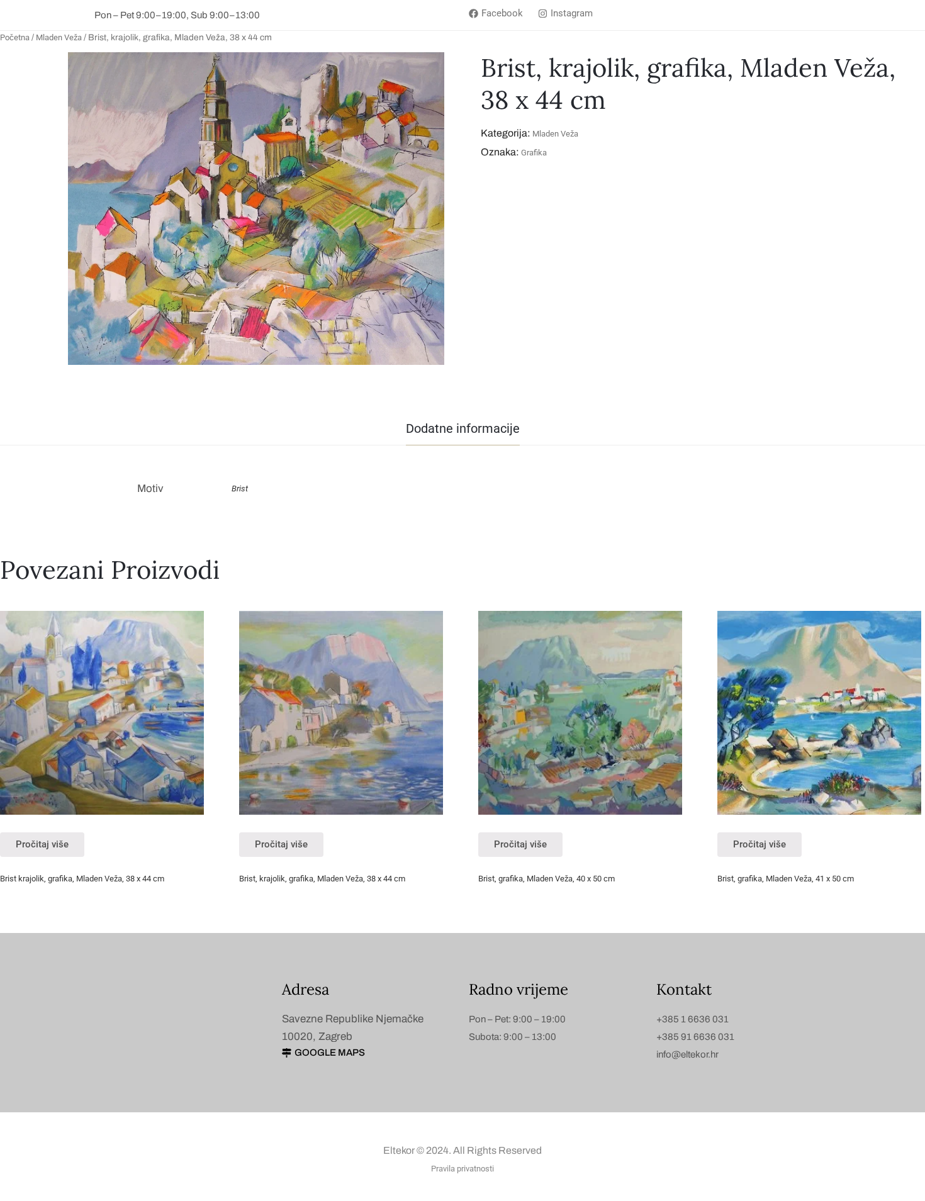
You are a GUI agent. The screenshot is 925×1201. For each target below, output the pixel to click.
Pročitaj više (42, 844)
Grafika (534, 152)
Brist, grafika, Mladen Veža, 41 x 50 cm (785, 878)
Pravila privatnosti (462, 1168)
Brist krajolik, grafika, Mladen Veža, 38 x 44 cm (82, 878)
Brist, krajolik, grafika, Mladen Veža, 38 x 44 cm (322, 878)
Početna (15, 37)
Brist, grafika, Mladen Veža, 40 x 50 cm (546, 878)
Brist (240, 488)
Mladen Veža (59, 37)
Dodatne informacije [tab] (463, 428)
